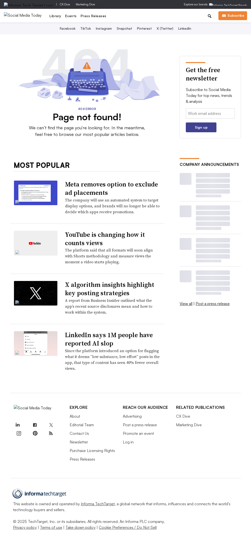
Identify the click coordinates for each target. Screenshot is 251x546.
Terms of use (51, 527)
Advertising (132, 416)
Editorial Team (82, 424)
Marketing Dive (85, 4)
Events (71, 16)
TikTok (85, 28)
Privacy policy (25, 527)
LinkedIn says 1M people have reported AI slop (109, 339)
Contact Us (79, 433)
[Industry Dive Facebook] (35, 425)
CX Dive (65, 4)
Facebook (67, 28)
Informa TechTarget (98, 503)
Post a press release (213, 303)
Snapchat (124, 28)
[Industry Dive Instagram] (19, 433)
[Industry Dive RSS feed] (51, 433)
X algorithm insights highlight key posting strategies (109, 288)
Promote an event (138, 433)
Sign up (201, 127)
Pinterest (144, 28)
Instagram (104, 28)
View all (186, 303)
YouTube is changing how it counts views (105, 238)
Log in (128, 441)
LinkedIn (184, 28)
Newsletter (79, 441)
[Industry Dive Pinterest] (35, 433)
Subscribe (235, 15)
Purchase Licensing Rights (92, 450)
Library (55, 16)
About (75, 416)
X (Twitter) (165, 28)
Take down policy (80, 527)
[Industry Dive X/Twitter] (51, 425)
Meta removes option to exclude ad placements (111, 188)
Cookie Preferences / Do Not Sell (128, 527)
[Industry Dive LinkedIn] (18, 425)
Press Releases (93, 16)
